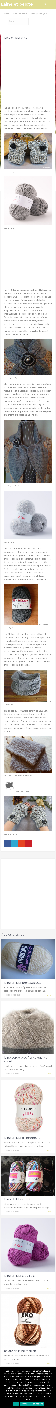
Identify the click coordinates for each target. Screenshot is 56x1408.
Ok (16, 1404)
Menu (46, 4)
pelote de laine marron (20, 1351)
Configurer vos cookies (32, 1404)
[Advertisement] (28, 71)
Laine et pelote (17, 4)
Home (6, 13)
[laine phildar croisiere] (28, 1176)
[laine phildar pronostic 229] (28, 959)
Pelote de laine (20, 13)
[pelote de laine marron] (28, 1320)
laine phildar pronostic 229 (22, 982)
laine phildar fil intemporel (22, 1137)
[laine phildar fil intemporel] (28, 1107)
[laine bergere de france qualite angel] (28, 1027)
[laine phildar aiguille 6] (28, 1245)
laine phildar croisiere (19, 1199)
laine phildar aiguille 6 (19, 1275)
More (49, 995)
